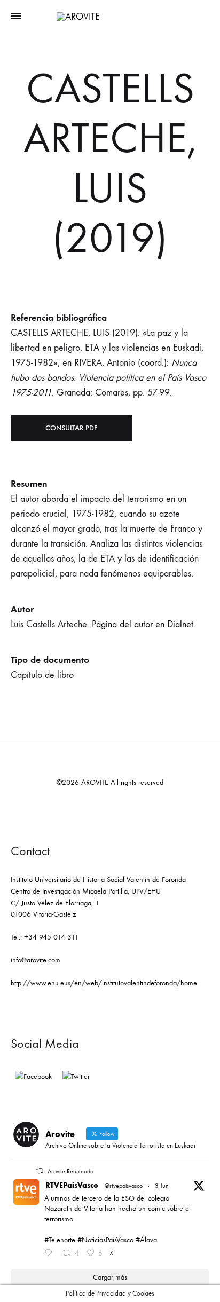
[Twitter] (76, 1077)
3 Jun (162, 1185)
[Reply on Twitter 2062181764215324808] (51, 1254)
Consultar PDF (71, 427)
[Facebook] (33, 1077)
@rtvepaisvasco (124, 1185)
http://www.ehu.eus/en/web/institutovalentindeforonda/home (104, 983)
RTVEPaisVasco (71, 1185)
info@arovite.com (35, 960)
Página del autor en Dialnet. (143, 624)
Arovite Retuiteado (70, 1171)
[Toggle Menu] (16, 16)
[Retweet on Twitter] (39, 1171)
